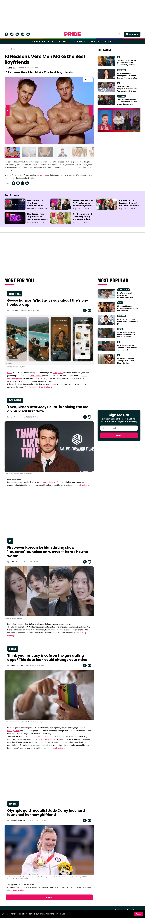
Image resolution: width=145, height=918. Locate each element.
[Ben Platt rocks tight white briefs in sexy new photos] (106, 319)
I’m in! (119, 435)
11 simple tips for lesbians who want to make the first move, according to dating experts (129, 205)
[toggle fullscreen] (90, 80)
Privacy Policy (45, 914)
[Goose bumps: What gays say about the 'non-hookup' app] (49, 340)
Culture (62, 41)
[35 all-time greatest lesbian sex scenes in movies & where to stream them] (106, 332)
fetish (16, 731)
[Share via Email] (18, 183)
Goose (9, 373)
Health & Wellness (123, 290)
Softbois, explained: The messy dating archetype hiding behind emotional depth (82, 219)
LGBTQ (10, 731)
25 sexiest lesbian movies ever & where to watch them (127, 308)
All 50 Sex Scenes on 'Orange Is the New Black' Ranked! (125, 360)
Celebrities (121, 70)
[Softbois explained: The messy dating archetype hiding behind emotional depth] (60, 217)
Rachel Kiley (14, 562)
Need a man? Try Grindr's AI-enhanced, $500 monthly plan (35, 204)
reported (58, 373)
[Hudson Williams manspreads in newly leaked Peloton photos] (106, 73)
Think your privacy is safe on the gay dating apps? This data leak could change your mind (47, 657)
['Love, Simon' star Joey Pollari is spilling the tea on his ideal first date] (49, 446)
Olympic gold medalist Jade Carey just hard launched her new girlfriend (46, 812)
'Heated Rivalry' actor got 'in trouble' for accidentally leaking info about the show (126, 63)
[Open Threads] (17, 34)
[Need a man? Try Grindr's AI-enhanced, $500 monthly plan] (15, 204)
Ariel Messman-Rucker (17, 820)
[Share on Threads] (22, 183)
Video (108, 41)
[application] (119, 120)
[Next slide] (90, 110)
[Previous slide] (8, 110)
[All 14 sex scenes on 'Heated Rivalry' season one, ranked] (106, 345)
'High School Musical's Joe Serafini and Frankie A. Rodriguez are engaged (127, 103)
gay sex (43, 175)
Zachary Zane (11, 68)
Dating (13, 49)
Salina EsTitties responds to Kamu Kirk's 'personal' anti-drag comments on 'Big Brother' (127, 91)
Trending (78, 41)
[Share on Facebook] (13, 183)
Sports (13, 804)
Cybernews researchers (47, 739)
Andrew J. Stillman (16, 665)
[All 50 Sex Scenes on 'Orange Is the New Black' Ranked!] (106, 358)
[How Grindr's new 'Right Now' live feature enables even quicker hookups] (15, 217)
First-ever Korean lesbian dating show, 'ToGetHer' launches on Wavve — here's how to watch (47, 551)
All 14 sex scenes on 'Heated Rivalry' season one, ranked (127, 347)
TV (118, 57)
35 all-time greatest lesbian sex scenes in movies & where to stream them (126, 335)
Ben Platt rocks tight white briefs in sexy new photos (127, 321)
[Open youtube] (28, 34)
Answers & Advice (41, 41)
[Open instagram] (22, 34)
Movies (120, 303)
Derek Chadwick (36, 376)
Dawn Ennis (14, 310)
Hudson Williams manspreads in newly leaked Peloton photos (127, 75)
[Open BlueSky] (12, 34)
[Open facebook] (6, 34)
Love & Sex (15, 294)
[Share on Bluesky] (27, 183)
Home (7, 49)
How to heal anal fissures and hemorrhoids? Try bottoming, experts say (127, 296)
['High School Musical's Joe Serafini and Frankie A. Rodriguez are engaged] (106, 100)
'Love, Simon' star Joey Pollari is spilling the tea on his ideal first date (48, 409)
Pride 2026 (95, 41)
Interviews (15, 400)
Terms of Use (59, 914)
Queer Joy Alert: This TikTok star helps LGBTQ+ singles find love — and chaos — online (83, 205)
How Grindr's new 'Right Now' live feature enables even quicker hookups (37, 218)
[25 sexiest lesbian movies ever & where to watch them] (106, 306)
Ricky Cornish (14, 417)
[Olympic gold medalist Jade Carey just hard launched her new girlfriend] (49, 850)
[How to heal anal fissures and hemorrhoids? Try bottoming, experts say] (106, 293)
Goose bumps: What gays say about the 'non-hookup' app (47, 302)
